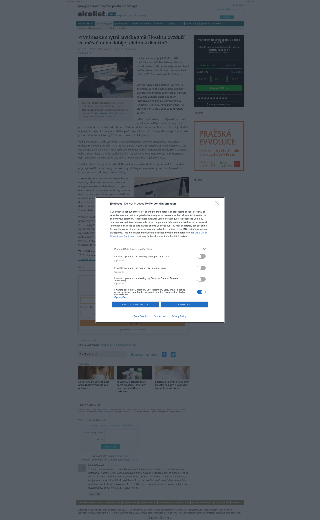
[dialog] (160, 260)
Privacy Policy (179, 316)
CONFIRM (184, 304)
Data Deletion (141, 316)
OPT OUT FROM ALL (135, 304)
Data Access (160, 316)
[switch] (201, 256)
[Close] (217, 204)
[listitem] (160, 249)
